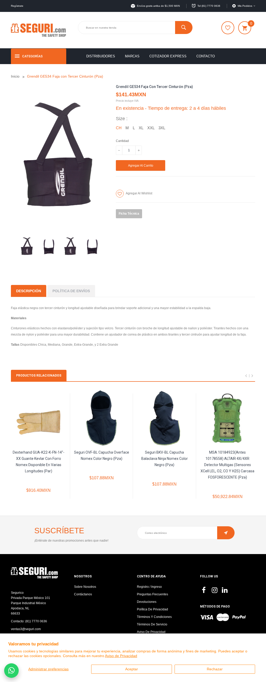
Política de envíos (71, 291)
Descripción (28, 291)
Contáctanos (83, 594)
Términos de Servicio (152, 624)
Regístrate (17, 5)
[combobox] (135, 27)
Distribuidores (100, 56)
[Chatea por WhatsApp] (11, 670)
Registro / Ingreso (149, 587)
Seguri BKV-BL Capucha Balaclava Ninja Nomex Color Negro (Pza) (164, 458)
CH (119, 128)
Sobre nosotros (85, 587)
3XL (161, 128)
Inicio (15, 76)
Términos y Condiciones (154, 617)
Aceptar (131, 669)
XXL (151, 128)
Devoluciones (146, 602)
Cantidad (122, 141)
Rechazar (215, 669)
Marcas (132, 56)
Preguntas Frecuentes (152, 594)
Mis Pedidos (245, 5)
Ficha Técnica (129, 213)
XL (141, 128)
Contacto (205, 56)
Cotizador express (168, 56)
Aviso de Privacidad (121, 656)
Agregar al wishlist (139, 193)
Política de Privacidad (152, 609)
